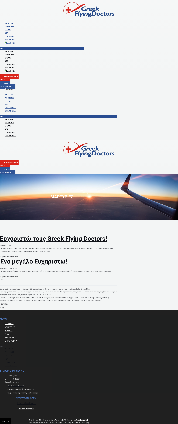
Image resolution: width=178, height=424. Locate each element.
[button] (42, 48)
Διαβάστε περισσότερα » (9, 256)
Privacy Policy (66, 422)
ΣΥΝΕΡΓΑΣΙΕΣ (10, 36)
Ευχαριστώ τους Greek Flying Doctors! (53, 238)
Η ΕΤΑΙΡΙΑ (9, 23)
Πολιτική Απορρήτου (26, 409)
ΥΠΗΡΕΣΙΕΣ (9, 26)
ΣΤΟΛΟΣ (8, 30)
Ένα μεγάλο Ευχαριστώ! (33, 261)
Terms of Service (79, 422)
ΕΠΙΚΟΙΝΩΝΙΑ (10, 39)
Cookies (5, 421)
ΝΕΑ (6, 33)
